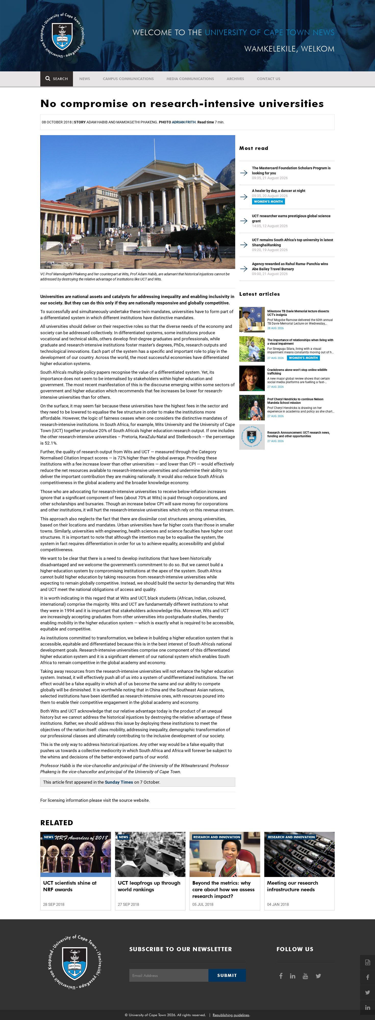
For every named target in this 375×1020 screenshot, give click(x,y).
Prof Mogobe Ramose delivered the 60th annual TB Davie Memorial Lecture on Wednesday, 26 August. (300, 321)
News (84, 79)
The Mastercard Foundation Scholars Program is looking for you (291, 170)
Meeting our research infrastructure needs (292, 886)
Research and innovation (216, 837)
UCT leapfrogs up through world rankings (149, 886)
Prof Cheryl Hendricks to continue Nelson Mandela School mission (295, 401)
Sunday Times (119, 782)
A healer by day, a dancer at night (278, 191)
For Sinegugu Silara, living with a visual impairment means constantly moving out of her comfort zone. (300, 350)
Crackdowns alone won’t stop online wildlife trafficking (297, 371)
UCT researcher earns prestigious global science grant (291, 218)
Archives (235, 79)
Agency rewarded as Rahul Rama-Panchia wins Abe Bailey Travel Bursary (290, 266)
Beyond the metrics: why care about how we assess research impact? (223, 889)
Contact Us (268, 79)
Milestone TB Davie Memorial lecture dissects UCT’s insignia (298, 313)
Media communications (190, 79)
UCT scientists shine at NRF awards (69, 886)
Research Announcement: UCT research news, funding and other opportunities (298, 434)
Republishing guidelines (231, 1015)
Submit (227, 975)
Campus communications (128, 79)
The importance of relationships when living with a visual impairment (300, 341)
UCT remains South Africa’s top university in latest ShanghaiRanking (292, 242)
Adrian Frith (184, 122)
